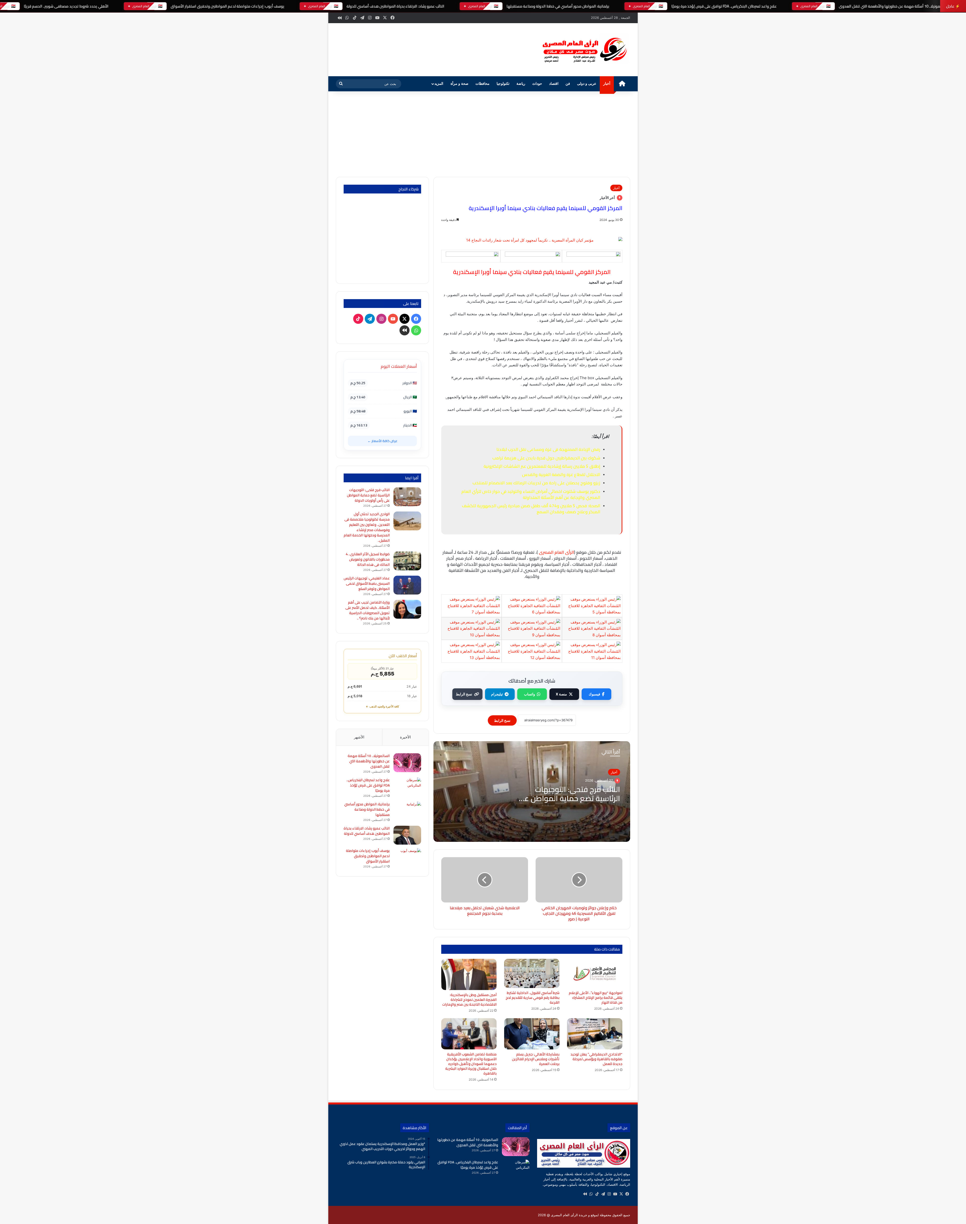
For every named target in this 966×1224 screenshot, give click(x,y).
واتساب (529, 694)
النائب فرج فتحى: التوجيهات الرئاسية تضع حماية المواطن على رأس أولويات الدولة (568, 798)
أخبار (606, 84)
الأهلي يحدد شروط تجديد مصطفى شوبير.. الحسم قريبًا (66, 6)
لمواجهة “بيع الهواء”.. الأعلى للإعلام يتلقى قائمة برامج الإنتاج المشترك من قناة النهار (595, 998)
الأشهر (359, 737)
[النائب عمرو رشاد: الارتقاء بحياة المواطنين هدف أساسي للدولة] (407, 835)
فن (568, 84)
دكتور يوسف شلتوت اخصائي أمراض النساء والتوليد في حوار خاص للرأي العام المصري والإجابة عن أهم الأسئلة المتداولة (530, 494)
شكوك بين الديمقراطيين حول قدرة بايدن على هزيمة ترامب (546, 458)
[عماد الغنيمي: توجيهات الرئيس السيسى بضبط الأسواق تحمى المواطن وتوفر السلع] (407, 585)
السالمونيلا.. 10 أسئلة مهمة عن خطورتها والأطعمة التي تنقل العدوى (893, 6)
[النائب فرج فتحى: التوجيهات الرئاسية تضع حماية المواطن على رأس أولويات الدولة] (407, 496)
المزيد (438, 84)
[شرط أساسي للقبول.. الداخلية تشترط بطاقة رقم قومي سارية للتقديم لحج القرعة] (531, 973)
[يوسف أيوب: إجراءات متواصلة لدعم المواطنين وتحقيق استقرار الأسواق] (407, 857)
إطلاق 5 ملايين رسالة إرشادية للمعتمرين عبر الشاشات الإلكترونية (542, 466)
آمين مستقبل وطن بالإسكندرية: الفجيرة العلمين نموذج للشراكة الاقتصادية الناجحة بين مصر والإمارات (469, 1000)
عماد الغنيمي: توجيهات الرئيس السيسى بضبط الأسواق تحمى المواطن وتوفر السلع (367, 583)
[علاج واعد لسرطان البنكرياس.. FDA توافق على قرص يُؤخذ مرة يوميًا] (407, 786)
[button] (525, 49)
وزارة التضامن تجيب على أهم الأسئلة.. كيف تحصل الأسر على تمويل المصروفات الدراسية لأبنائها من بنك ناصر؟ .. (367, 610)
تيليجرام (497, 694)
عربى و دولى (586, 84)
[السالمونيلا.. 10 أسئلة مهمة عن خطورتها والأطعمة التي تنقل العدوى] (407, 762)
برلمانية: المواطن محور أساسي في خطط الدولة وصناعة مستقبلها (557, 6)
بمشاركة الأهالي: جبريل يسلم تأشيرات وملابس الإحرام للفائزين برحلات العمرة (535, 1059)
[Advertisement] (483, 134)
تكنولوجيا (503, 84)
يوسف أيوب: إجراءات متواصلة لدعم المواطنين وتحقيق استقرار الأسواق (227, 6)
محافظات (482, 84)
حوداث (537, 84)
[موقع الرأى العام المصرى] (583, 49)
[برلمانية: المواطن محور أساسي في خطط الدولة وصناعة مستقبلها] (407, 811)
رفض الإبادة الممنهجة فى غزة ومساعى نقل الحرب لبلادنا (548, 449)
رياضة (520, 84)
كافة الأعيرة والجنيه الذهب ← (382, 706)
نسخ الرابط (464, 694)
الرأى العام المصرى (556, 552)
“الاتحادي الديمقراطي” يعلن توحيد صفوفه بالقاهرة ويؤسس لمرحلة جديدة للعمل (596, 1059)
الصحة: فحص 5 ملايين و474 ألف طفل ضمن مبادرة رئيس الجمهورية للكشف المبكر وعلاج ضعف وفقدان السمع (531, 509)
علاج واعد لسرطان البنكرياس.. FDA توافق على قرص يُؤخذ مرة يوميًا (724, 6)
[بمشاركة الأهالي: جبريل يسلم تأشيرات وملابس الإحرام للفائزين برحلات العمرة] (531, 1033)
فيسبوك (594, 694)
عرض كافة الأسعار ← (382, 441)
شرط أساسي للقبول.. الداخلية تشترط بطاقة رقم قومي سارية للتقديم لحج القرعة (532, 998)
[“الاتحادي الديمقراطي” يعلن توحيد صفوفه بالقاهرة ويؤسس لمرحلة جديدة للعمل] (594, 1033)
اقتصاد (553, 84)
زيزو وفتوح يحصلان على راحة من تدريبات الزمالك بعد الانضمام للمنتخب (536, 483)
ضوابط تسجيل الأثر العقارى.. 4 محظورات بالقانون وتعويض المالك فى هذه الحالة (368, 559)
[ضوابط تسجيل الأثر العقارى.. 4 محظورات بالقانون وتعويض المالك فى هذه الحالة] (407, 560)
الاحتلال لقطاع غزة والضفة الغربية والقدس (561, 474)
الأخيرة (405, 737)
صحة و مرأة (459, 84)
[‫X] (621, 1194)
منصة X (561, 694)
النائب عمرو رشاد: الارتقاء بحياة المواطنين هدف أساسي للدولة (395, 6)
